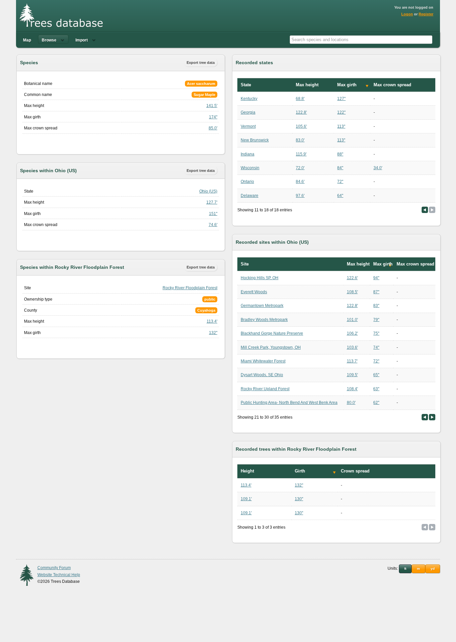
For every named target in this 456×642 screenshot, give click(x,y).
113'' (341, 126)
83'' (376, 305)
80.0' (351, 402)
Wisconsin (250, 168)
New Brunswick (255, 140)
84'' (340, 168)
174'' (213, 117)
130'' (299, 499)
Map (27, 40)
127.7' (211, 202)
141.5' (211, 105)
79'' (376, 319)
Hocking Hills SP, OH (259, 278)
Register (426, 14)
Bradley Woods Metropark (264, 319)
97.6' (300, 195)
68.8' (300, 98)
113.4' (212, 321)
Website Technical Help (58, 574)
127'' (341, 98)
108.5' (352, 292)
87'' (376, 292)
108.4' (352, 389)
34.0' (378, 168)
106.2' (352, 333)
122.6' (352, 278)
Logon (407, 14)
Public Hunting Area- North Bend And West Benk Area (289, 402)
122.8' (301, 112)
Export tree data (201, 63)
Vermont (248, 126)
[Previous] (425, 210)
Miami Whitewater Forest (263, 361)
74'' (376, 347)
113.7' (352, 361)
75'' (376, 333)
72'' (340, 181)
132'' (213, 332)
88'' (340, 154)
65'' (376, 374)
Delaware (249, 195)
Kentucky (249, 98)
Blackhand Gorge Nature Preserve (272, 333)
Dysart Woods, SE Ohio (262, 374)
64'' (340, 195)
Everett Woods (254, 292)
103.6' (352, 347)
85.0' (213, 128)
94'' (376, 278)
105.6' (301, 126)
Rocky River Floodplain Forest (190, 288)
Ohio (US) (208, 191)
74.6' (213, 224)
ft (405, 568)
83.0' (300, 140)
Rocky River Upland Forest (265, 389)
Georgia (248, 112)
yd (433, 568)
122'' (341, 112)
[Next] (432, 417)
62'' (376, 402)
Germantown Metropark (262, 305)
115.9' (301, 154)
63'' (376, 389)
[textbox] (361, 39)
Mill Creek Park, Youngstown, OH (271, 347)
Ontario (247, 181)
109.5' (352, 374)
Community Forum (54, 567)
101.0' (352, 319)
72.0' (300, 168)
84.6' (300, 181)
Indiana (247, 154)
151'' (213, 213)
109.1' (246, 499)
